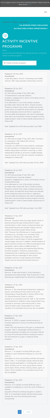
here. (30, 4)
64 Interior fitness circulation (34, 25)
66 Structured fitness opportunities (30, 29)
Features (6, 22)
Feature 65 (23, 22)
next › (29, 412)
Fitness (15, 22)
